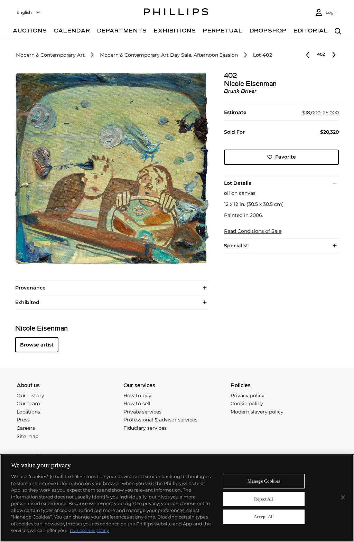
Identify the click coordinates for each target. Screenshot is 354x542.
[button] (110, 168)
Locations (28, 412)
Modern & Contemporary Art (50, 55)
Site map (27, 436)
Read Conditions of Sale (252, 231)
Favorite (285, 157)
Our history (30, 395)
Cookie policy (247, 403)
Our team (28, 403)
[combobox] (29, 13)
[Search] (338, 31)
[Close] (343, 497)
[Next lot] (334, 55)
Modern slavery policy (257, 412)
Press (23, 420)
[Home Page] (176, 12)
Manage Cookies (264, 481)
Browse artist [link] (37, 345)
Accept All (264, 517)
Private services (142, 412)
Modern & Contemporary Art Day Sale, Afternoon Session (169, 55)
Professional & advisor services (160, 420)
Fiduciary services (145, 428)
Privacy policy (247, 395)
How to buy (137, 395)
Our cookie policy (89, 530)
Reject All (263, 499)
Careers (26, 428)
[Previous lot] (308, 55)
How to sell (136, 403)
